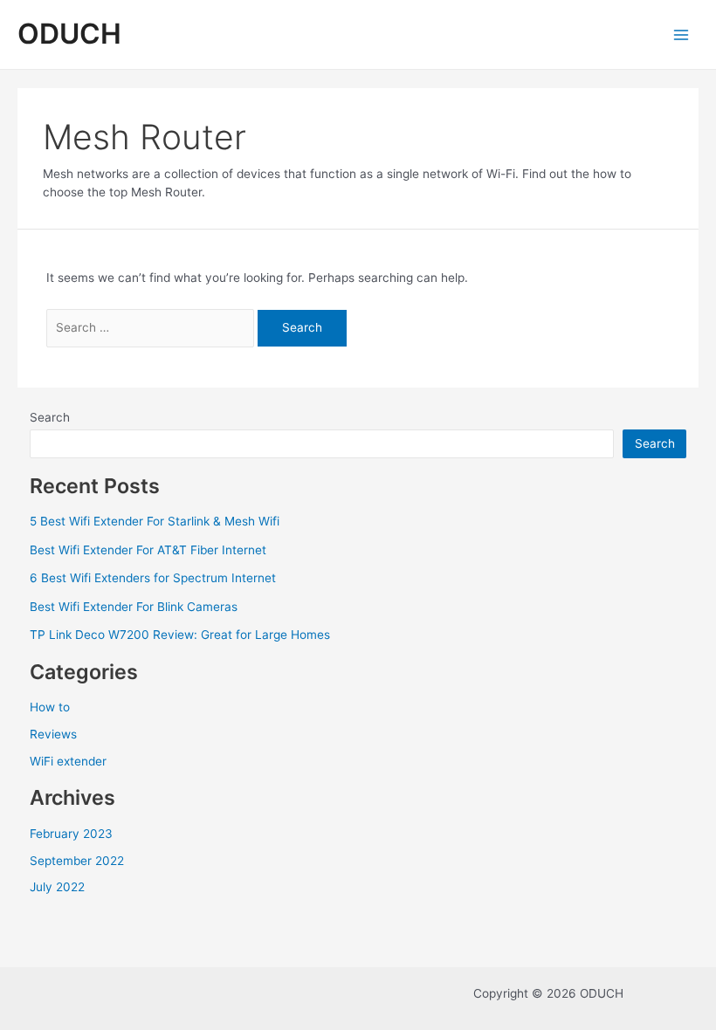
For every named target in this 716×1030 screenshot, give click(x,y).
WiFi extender (68, 761)
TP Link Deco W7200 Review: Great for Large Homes (180, 635)
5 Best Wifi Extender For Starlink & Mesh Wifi (154, 521)
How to (50, 707)
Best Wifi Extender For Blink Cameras (134, 607)
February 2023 (71, 834)
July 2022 (57, 887)
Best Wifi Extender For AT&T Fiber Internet (148, 550)
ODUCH (69, 34)
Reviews (53, 734)
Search (50, 417)
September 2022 (77, 861)
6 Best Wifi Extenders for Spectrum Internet (153, 578)
